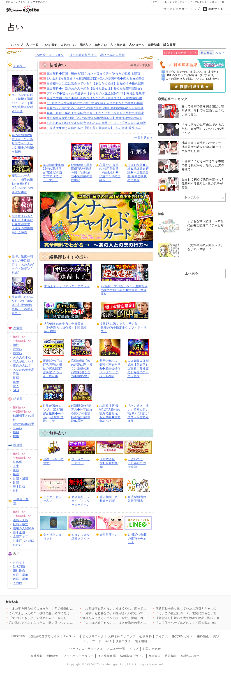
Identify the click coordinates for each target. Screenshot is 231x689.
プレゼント (201, 2)
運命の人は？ (22, 365)
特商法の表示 (190, 656)
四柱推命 (19, 570)
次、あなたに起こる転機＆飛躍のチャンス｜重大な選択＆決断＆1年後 (22, 103)
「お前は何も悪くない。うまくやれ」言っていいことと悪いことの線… (131, 608)
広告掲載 (171, 656)
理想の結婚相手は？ (83, 55)
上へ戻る (191, 273)
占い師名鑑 (118, 45)
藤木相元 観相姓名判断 (109, 498)
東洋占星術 (20, 575)
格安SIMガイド (182, 636)
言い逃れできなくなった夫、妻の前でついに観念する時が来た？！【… (58, 622)
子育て (153, 2)
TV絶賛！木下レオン (49, 55)
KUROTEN (18, 636)
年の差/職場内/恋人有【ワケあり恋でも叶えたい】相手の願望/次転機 (23, 143)
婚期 (16, 432)
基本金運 (19, 532)
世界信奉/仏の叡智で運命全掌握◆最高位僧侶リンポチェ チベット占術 (110, 368)
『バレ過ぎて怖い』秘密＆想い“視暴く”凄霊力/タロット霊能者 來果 (138, 413)
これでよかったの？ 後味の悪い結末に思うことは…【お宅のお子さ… (58, 613)
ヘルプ (219, 53)
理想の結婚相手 (23, 424)
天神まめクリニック (121, 636)
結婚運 (18, 398)
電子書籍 (141, 641)
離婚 (16, 436)
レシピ (173, 2)
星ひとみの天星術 (112, 55)
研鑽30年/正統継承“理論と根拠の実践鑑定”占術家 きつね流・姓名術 (52, 368)
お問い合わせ (152, 648)
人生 (16, 466)
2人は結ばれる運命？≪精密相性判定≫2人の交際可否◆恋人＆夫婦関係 (96, 78)
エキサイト (216, 9)
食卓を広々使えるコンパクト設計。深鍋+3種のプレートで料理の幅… (129, 618)
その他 (17, 583)
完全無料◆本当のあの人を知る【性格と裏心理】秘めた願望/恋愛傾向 (94, 88)
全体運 (17, 462)
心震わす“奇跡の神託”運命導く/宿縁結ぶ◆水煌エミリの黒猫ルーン (110, 172)
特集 (161, 214)
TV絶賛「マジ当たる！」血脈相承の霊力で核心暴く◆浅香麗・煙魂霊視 (124, 290)
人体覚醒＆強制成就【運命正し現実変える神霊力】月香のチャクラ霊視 (138, 368)
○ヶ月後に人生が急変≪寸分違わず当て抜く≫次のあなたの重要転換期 (95, 103)
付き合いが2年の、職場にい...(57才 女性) (192, 71)
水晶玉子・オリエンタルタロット (67, 286)
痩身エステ (123, 641)
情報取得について (132, 656)
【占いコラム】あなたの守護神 (137, 463)
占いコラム (137, 45)
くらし (163, 2)
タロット (19, 562)
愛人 (16, 386)
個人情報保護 (107, 656)
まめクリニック (93, 636)
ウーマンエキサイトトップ (181, 9)
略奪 (16, 382)
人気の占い (68, 45)
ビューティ (186, 2)
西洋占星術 (20, 579)
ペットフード (92, 641)
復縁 (16, 377)
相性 (16, 345)
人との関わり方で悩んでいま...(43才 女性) (192, 78)
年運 (16, 474)
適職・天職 (20, 520)
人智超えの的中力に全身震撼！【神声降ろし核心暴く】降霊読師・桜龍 (65, 327)
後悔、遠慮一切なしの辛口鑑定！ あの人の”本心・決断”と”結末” (23, 265)
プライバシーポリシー (78, 656)
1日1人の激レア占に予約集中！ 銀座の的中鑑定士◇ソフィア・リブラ (124, 327)
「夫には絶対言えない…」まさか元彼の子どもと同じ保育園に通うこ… (131, 622)
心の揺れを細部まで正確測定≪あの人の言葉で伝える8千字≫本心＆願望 (96, 123)
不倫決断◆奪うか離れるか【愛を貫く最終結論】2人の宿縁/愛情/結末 (94, 128)
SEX (16, 390)
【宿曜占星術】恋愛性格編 (109, 463)
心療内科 (145, 636)
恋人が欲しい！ (23, 361)
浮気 (16, 373)
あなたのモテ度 (23, 369)
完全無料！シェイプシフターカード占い (81, 500)
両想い (17, 353)
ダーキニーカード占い (81, 461)
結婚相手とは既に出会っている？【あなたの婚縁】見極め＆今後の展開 (95, 83)
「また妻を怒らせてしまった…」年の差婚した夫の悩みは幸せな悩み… (58, 608)
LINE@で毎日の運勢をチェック (137, 538)
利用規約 (53, 656)
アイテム (162, 636)
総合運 (18, 445)
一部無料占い (22, 341)
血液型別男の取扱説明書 (137, 498)
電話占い (85, 45)
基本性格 (19, 486)
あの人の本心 (22, 357)
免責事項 (155, 656)
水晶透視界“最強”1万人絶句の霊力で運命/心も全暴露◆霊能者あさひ (110, 413)
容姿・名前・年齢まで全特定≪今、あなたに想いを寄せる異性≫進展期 (95, 113)
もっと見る (191, 197)
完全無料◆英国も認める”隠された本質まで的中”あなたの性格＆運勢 (93, 73)
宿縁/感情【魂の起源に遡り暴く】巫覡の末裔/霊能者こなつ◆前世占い (81, 368)
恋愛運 (18, 328)
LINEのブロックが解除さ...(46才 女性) (190, 75)
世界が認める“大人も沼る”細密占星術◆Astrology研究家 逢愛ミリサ (53, 413)
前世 (16, 490)
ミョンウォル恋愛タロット (81, 536)
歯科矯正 (203, 636)
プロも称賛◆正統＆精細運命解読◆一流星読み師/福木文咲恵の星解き (138, 172)
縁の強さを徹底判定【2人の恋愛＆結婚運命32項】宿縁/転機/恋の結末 (94, 118)
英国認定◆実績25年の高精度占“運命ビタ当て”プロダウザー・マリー (53, 172)
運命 (16, 470)
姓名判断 (19, 566)
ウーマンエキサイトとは (86, 648)
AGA (108, 641)
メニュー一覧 (217, 2)
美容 (216, 636)
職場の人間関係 (23, 528)
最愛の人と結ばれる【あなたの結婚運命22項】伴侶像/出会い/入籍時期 (95, 108)
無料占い (101, 45)
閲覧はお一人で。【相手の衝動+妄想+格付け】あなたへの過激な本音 (22, 184)
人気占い (19, 66)
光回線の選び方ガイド (44, 636)
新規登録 (207, 53)
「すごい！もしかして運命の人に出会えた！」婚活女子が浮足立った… (58, 618)
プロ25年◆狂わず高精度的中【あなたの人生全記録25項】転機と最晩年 (96, 93)
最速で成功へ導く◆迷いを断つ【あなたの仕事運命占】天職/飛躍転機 (94, 98)
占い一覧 (32, 45)
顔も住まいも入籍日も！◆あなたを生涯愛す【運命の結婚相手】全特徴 (22, 224)
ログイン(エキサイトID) (180, 53)
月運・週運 (20, 478)
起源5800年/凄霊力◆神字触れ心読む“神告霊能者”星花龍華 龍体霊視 (81, 413)
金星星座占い (109, 534)
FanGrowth (71, 636)
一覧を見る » (143, 137)
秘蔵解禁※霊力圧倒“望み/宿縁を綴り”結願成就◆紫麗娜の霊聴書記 (81, 172)
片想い (17, 349)
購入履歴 (169, 45)
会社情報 (37, 656)
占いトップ (15, 45)
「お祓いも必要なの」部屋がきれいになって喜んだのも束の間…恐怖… (131, 613)
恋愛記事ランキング (172, 99)
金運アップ (20, 536)
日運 (16, 482)
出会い (17, 428)
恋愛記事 (154, 45)
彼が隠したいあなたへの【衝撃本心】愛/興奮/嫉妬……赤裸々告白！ (22, 305)
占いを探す (49, 45)
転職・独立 (20, 524)
